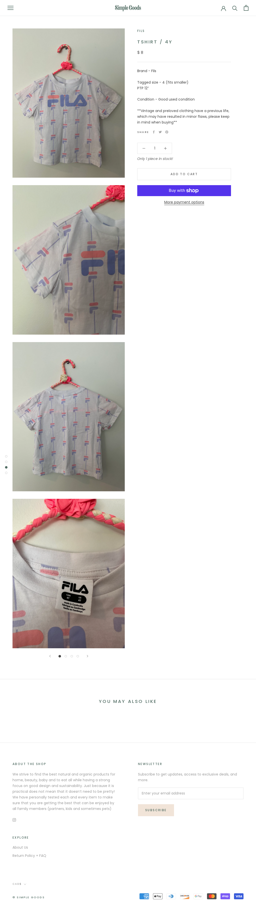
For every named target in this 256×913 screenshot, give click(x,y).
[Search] (235, 7)
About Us (20, 847)
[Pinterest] (166, 131)
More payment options (184, 202)
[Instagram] (14, 820)
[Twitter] (160, 131)
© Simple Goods (28, 897)
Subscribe (156, 810)
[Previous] (50, 656)
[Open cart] (246, 8)
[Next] (87, 656)
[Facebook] (153, 131)
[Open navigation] (11, 8)
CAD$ (17, 884)
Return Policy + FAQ (29, 855)
